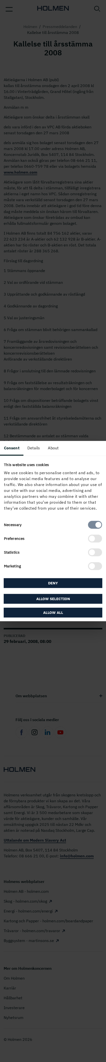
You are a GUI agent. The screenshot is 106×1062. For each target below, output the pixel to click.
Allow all (53, 612)
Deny (53, 583)
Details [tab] (33, 447)
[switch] (95, 538)
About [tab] (53, 447)
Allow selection (53, 598)
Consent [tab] (11, 447)
